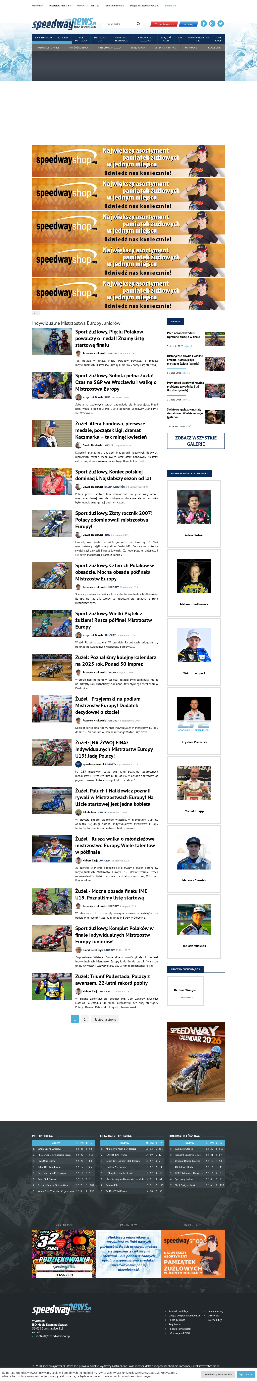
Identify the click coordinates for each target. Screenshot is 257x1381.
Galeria (175, 321)
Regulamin (174, 1324)
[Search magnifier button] (138, 24)
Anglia (108, 445)
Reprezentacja (43, 37)
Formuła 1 (191, 47)
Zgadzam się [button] (246, 1374)
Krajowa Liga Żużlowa (145, 39)
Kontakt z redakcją (178, 1311)
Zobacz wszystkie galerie (196, 441)
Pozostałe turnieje (48, 47)
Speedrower (138, 47)
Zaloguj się (170, 5)
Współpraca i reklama (60, 5)
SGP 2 (180, 39)
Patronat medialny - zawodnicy (189, 473)
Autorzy (81, 5)
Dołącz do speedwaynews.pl (144, 5)
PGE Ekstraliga (81, 39)
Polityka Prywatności (179, 1329)
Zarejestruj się (215, 1311)
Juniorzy (63, 37)
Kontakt (95, 5)
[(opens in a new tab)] (52, 753)
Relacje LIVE (213, 47)
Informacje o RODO (179, 1333)
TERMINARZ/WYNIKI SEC (198, 39)
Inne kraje (218, 39)
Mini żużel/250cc (79, 47)
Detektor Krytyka (165, 47)
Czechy (112, 672)
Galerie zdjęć (214, 1320)
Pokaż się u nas (176, 1320)
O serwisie (37, 5)
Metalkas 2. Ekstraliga (121, 39)
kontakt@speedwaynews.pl (53, 1336)
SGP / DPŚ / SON (166, 39)
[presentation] (34, 313)
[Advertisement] (128, 114)
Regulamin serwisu (114, 5)
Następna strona (105, 1019)
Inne (107, 397)
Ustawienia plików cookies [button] (218, 1374)
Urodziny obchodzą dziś (185, 969)
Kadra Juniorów (114, 487)
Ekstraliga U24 (100, 39)
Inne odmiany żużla (109, 47)
